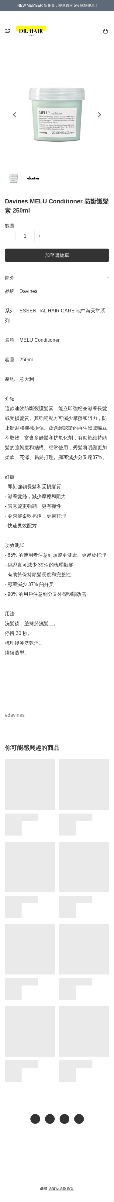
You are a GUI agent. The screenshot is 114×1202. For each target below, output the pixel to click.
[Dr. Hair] (31, 31)
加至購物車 (57, 255)
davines (16, 715)
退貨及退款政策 (61, 1188)
